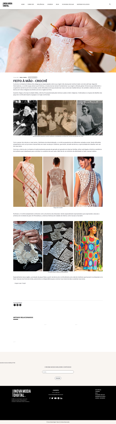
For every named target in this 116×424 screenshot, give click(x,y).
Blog (96, 393)
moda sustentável (32, 77)
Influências (98, 389)
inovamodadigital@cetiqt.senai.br (55, 394)
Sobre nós (31, 4)
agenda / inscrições (100, 398)
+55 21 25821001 (56, 392)
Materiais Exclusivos (83, 4)
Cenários (50, 4)
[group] (58, 376)
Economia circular (100, 394)
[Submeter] (110, 4)
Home (23, 4)
